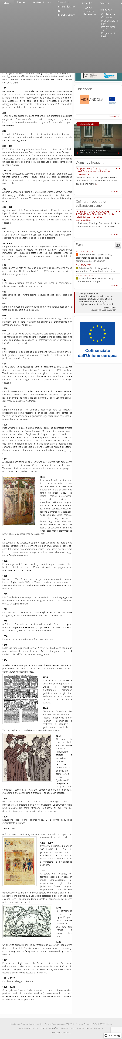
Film (103, 23)
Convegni (106, 17)
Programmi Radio (108, 35)
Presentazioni (109, 20)
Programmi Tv (108, 28)
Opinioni (88, 11)
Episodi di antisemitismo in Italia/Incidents (66, 8)
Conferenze (108, 14)
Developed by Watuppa (61, 1032)
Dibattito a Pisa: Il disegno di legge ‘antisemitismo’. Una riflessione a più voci (96, 270)
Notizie (87, 8)
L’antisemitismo (41, 2)
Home (21, 2)
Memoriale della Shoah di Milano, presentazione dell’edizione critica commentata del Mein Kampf (94, 257)
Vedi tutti (115, 191)
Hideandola (114, 116)
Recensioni (89, 14)
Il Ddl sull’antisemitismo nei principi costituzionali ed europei (95, 280)
